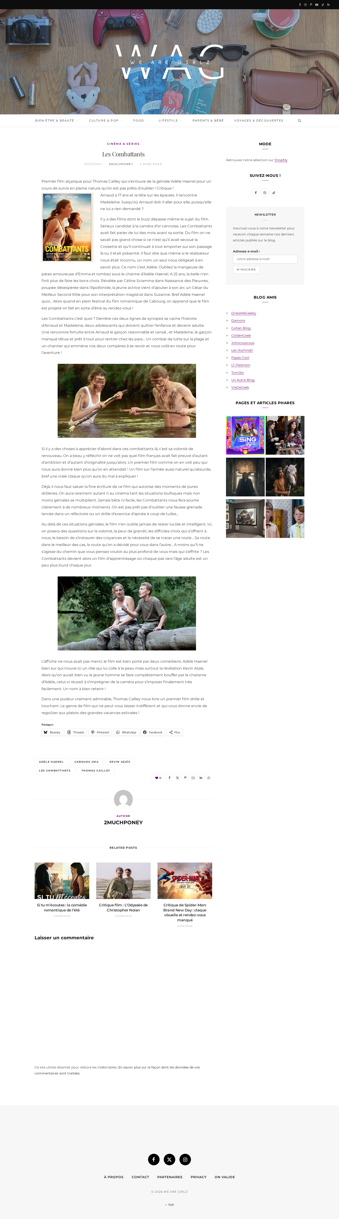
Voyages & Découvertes (258, 120)
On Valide (225, 1177)
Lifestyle (168, 120)
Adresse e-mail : (246, 251)
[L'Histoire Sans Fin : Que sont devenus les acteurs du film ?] (285, 478)
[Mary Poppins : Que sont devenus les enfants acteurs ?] (285, 519)
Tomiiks (237, 373)
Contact (140, 1177)
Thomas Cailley (95, 770)
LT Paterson (240, 365)
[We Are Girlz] (169, 62)
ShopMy (281, 160)
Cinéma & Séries (123, 143)
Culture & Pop (104, 120)
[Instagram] (185, 1159)
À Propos (114, 1177)
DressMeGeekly (243, 313)
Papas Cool (240, 358)
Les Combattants (55, 770)
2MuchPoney (121, 164)
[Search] (298, 120)
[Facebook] (19, 193)
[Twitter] (19, 205)
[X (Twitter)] (169, 1159)
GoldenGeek (241, 335)
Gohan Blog (241, 328)
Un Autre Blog (243, 380)
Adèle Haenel (51, 761)
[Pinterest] (19, 217)
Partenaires (170, 1177)
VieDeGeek (240, 387)
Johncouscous (242, 343)
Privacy (199, 1177)
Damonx (238, 320)
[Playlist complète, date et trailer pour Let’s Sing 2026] (245, 436)
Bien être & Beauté (54, 120)
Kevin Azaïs (120, 761)
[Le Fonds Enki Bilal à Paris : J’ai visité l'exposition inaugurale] (245, 519)
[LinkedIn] (19, 240)
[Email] (19, 228)
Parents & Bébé (208, 120)
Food (138, 120)
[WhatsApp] (19, 252)
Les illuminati (242, 350)
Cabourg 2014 (86, 761)
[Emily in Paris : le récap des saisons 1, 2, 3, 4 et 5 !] (285, 436)
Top (170, 1205)
